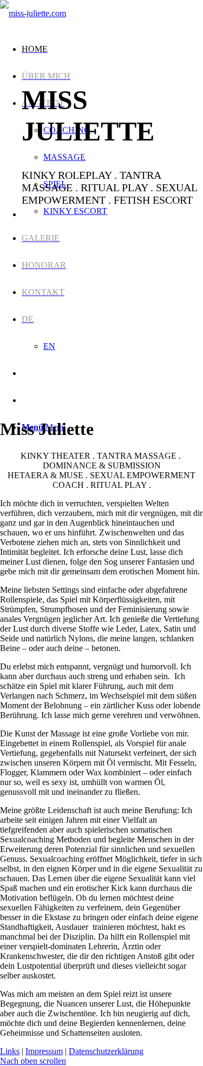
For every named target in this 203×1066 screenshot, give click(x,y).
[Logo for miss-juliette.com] (33, 13)
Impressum (44, 1051)
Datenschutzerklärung (106, 1051)
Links (9, 1051)
